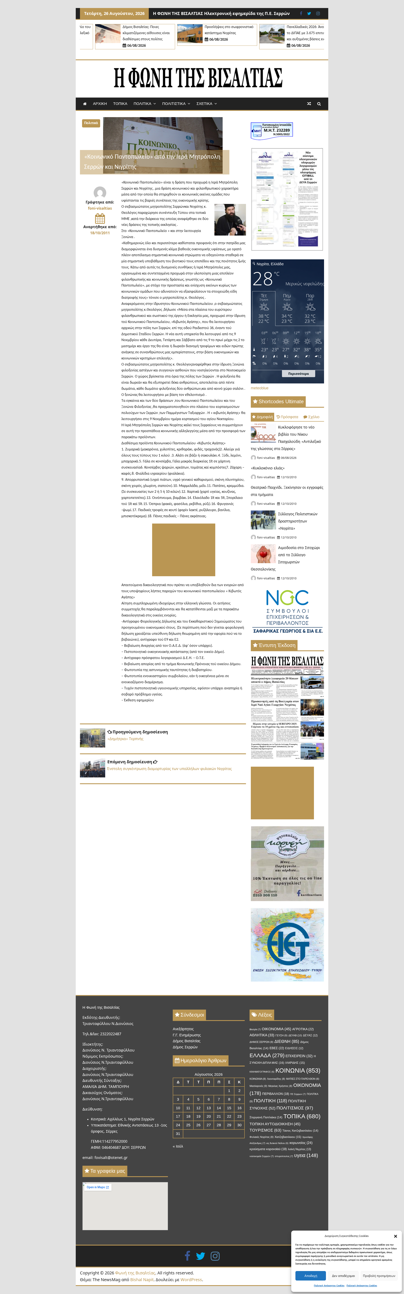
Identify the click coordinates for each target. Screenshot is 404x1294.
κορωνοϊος (301, 1143)
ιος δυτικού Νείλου (277, 1143)
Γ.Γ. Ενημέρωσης (187, 1035)
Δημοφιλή (265, 417)
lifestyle (255, 1029)
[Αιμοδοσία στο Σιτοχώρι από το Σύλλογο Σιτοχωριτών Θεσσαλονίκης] (263, 562)
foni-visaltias (100, 208)
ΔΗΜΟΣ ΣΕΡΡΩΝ (261, 1042)
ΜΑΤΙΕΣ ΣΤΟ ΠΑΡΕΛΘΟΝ (302, 1079)
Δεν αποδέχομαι (343, 1276)
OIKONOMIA (276, 1029)
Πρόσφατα (289, 417)
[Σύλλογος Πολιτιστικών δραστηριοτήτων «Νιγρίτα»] (263, 528)
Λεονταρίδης (276, 1079)
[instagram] (215, 1256)
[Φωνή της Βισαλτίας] (85, 104)
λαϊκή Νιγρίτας (299, 1149)
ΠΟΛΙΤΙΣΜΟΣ (294, 1107)
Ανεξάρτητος (183, 1029)
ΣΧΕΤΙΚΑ (204, 104)
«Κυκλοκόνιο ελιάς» (268, 468)
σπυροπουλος (284, 1156)
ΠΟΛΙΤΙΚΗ (270, 1100)
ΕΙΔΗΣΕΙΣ (294, 1048)
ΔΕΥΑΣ (310, 1035)
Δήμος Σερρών (185, 1047)
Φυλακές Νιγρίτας (262, 1137)
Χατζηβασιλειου (288, 1137)
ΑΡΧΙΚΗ (100, 104)
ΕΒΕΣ (277, 1048)
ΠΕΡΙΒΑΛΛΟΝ (275, 1094)
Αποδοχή (310, 1276)
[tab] (262, 417)
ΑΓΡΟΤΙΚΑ (303, 1029)
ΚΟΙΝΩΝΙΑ (297, 1070)
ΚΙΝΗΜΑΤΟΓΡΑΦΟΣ (262, 1071)
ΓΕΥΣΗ (281, 1035)
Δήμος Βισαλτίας (187, 1041)
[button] (395, 1236)
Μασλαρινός (258, 1086)
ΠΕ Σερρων (298, 1094)
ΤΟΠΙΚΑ (120, 104)
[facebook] (187, 1256)
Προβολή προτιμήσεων (379, 1276)
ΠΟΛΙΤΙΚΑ (142, 104)
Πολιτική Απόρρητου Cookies (329, 1286)
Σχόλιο (313, 417)
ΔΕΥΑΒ (295, 1035)
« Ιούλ (178, 1146)
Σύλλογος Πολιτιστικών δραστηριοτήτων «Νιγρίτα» (298, 521)
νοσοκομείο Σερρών (262, 1156)
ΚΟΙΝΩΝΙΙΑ (258, 1079)
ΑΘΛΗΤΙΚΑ (262, 1035)
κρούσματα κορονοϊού (268, 1149)
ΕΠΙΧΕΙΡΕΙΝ (299, 1056)
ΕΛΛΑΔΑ (267, 1055)
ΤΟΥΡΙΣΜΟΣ (265, 1130)
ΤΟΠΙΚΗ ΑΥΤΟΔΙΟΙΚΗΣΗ (275, 1124)
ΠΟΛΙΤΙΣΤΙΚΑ (174, 104)
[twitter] (200, 1256)
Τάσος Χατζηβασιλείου (300, 1130)
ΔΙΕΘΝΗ (286, 1041)
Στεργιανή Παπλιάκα (266, 1117)
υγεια (306, 1155)
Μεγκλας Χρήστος (280, 1086)
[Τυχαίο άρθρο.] (309, 104)
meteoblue (259, 388)
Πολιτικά (91, 123)
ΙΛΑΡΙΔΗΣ (295, 1062)
